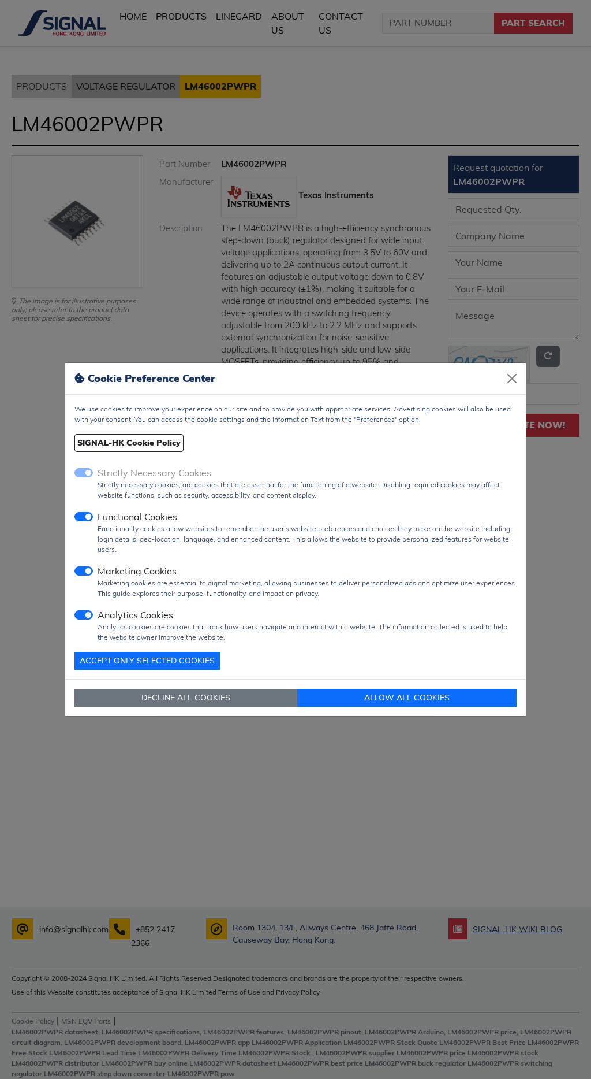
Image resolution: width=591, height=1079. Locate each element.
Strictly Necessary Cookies (154, 473)
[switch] (83, 516)
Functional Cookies (137, 516)
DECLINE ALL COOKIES (185, 697)
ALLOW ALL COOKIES (407, 697)
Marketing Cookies (137, 571)
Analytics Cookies (135, 615)
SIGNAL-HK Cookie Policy (129, 442)
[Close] (512, 378)
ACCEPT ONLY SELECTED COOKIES (147, 660)
